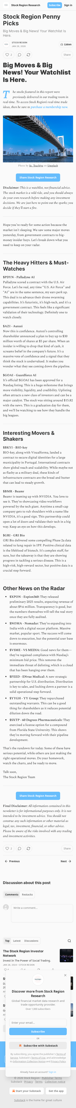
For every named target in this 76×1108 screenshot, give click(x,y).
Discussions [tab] (31, 940)
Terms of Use (38, 1057)
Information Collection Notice (29, 1061)
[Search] (69, 941)
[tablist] (19, 894)
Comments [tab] (11, 894)
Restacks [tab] (27, 894)
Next (64, 861)
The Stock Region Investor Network (23, 953)
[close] (65, 975)
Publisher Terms (52, 1078)
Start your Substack (28, 1091)
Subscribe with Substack (41, 1045)
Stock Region (19, 42)
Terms (39, 1081)
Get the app (56, 1091)
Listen (68, 44)
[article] (38, 960)
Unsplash (52, 166)
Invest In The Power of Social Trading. (27, 960)
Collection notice (55, 1081)
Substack (19, 1100)
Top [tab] (7, 940)
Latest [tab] (17, 940)
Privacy (28, 1081)
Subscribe (55, 5)
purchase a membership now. (49, 107)
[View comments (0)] (19, 54)
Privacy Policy (58, 1061)
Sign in (68, 5)
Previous (14, 861)
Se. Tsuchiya (36, 166)
